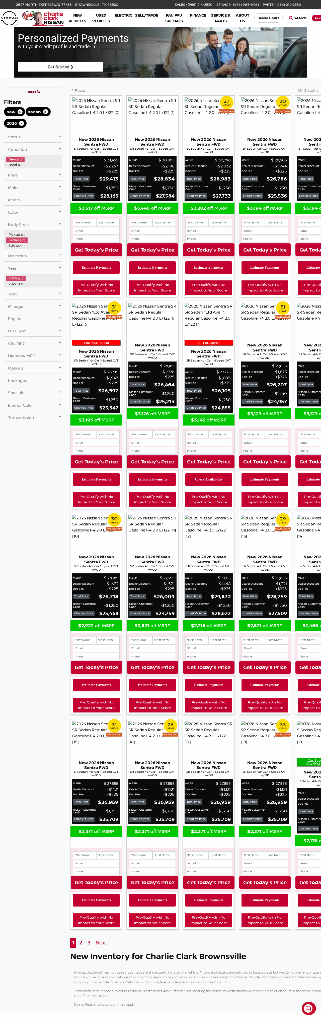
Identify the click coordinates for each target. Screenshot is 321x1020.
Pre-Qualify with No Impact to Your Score (96, 287)
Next (101, 942)
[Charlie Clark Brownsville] (32, 17)
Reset (32, 91)
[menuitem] (34, 159)
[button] (77, 18)
